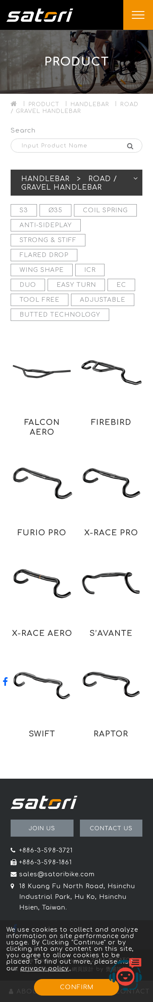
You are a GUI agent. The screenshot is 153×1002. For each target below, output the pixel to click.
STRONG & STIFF (48, 240)
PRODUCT (44, 104)
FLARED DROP (44, 255)
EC (121, 285)
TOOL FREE (40, 300)
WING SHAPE (42, 270)
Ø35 (55, 210)
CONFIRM (77, 987)
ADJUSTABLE (102, 300)
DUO (28, 285)
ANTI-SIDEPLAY (46, 225)
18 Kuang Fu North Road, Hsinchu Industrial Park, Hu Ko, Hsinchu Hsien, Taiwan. (77, 897)
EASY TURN (76, 285)
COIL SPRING (105, 210)
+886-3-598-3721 (46, 850)
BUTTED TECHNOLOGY (60, 315)
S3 (24, 210)
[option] (76, 62)
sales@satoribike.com (57, 874)
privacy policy (44, 968)
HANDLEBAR (90, 104)
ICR (90, 270)
